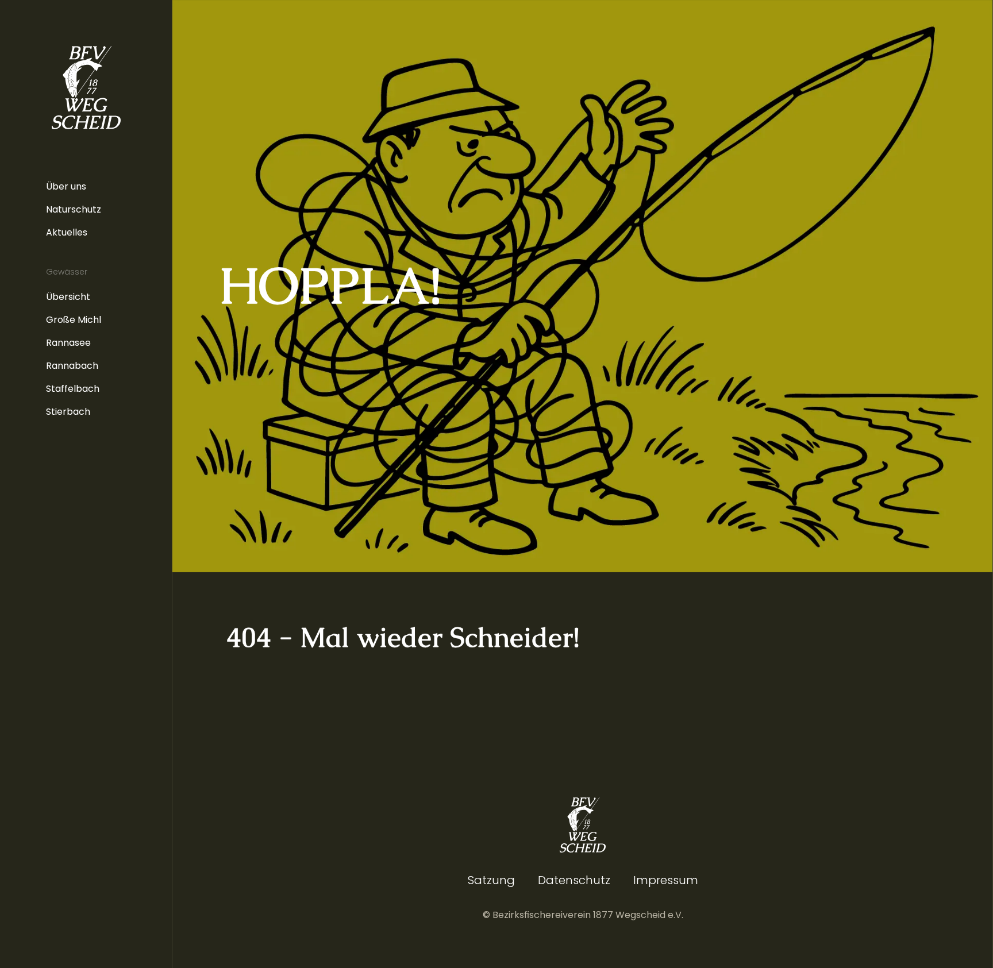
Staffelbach (72, 388)
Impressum (665, 880)
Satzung (491, 880)
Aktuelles (66, 232)
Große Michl (73, 319)
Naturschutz (73, 209)
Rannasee (68, 342)
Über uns (66, 186)
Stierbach (68, 411)
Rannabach (72, 365)
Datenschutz (574, 880)
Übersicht (68, 296)
